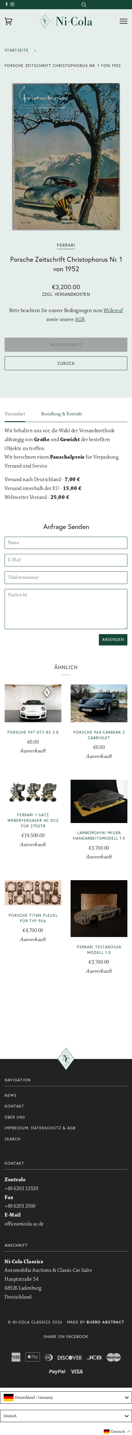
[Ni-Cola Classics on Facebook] (7, 4)
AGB (80, 319)
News (11, 1095)
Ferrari (66, 245)
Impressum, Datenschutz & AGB (40, 1128)
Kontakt (14, 1106)
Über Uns (15, 1117)
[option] (66, 156)
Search (13, 1139)
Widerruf (113, 311)
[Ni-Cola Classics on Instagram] (12, 4)
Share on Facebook (66, 1336)
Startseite (17, 50)
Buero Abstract (105, 1322)
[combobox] (83, 5)
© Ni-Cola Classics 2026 (35, 1322)
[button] (117, 1431)
